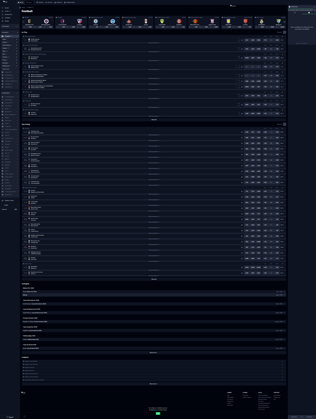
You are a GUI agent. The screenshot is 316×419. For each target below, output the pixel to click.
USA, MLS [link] (27, 128)
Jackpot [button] (229, 403)
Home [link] (23, 7)
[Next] (285, 22)
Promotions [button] (245, 395)
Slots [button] (228, 395)
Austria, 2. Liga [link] (28, 92)
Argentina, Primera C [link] (29, 370)
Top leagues (5, 26)
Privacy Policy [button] (261, 409)
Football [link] (29, 7)
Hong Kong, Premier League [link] (31, 109)
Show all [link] (279, 32)
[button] (29, 2)
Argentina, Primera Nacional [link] (31, 373)
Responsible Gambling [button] (263, 407)
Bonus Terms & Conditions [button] (264, 397)
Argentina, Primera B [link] (29, 367)
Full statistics (303, 43)
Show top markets (153, 42)
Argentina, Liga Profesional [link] (31, 364)
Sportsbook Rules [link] (262, 399)
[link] (9, 2)
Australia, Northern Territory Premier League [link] (35, 54)
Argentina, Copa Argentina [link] (31, 361)
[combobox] (10, 205)
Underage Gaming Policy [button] (264, 403)
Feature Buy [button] (230, 405)
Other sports (6, 93)
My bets (309, 417)
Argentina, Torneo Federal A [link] (31, 376)
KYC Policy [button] (260, 401)
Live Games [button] (230, 399)
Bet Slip (294, 417)
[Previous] (23, 22)
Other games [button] (230, 401)
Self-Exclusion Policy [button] (263, 405)
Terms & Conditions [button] (263, 395)
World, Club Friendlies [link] (30, 36)
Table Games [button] (230, 397)
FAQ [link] (275, 399)
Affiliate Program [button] (247, 397)
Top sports (5, 32)
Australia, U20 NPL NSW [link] (30, 63)
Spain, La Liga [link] (28, 263)
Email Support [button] (277, 395)
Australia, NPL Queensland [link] (31, 45)
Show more (153, 352)
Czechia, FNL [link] (28, 100)
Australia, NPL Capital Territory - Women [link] (34, 380)
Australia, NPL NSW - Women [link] (32, 72)
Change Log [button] (277, 397)
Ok (158, 413)
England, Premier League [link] (31, 187)
